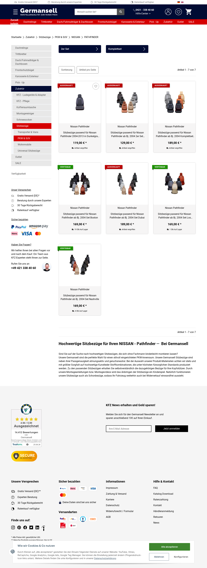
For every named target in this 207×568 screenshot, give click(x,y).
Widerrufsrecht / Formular (120, 511)
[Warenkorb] (189, 12)
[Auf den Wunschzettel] (95, 86)
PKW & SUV (24, 138)
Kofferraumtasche (26, 107)
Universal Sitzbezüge (29, 150)
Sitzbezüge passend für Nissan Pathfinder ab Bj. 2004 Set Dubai (127, 216)
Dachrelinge (29, 21)
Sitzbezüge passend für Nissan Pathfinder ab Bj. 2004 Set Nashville (80, 297)
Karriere (110, 499)
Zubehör (168, 21)
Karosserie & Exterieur (133, 21)
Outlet (180, 21)
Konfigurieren (181, 556)
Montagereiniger (25, 113)
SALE (191, 21)
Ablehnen (159, 556)
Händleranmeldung (163, 511)
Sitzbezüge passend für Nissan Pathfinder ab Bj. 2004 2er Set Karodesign (127, 134)
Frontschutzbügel (107, 21)
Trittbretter (46, 21)
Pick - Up (154, 21)
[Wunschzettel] (178, 12)
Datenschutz (112, 505)
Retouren (158, 517)
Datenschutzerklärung (105, 558)
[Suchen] (120, 12)
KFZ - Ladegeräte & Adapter (31, 94)
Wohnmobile (24, 144)
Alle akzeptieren (169, 546)
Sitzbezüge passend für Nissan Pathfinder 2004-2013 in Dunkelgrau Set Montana (79, 134)
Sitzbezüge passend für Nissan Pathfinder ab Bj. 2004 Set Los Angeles (174, 216)
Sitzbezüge (22, 125)
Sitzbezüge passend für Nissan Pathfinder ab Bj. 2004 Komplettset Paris (174, 134)
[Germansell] (38, 12)
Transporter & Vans (28, 132)
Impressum (112, 487)
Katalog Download (163, 493)
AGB (108, 517)
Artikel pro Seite (87, 69)
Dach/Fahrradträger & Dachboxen (75, 21)
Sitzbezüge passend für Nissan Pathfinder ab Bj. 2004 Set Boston (80, 216)
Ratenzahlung (160, 499)
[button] (31, 173)
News (156, 522)
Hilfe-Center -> (143, 13)
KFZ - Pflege (23, 101)
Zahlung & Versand (116, 493)
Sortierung (66, 69)
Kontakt (157, 505)
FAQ (155, 487)
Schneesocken (24, 119)
